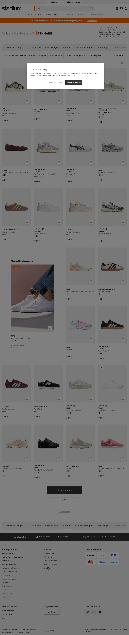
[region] (65, 76)
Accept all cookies (74, 82)
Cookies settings (55, 82)
